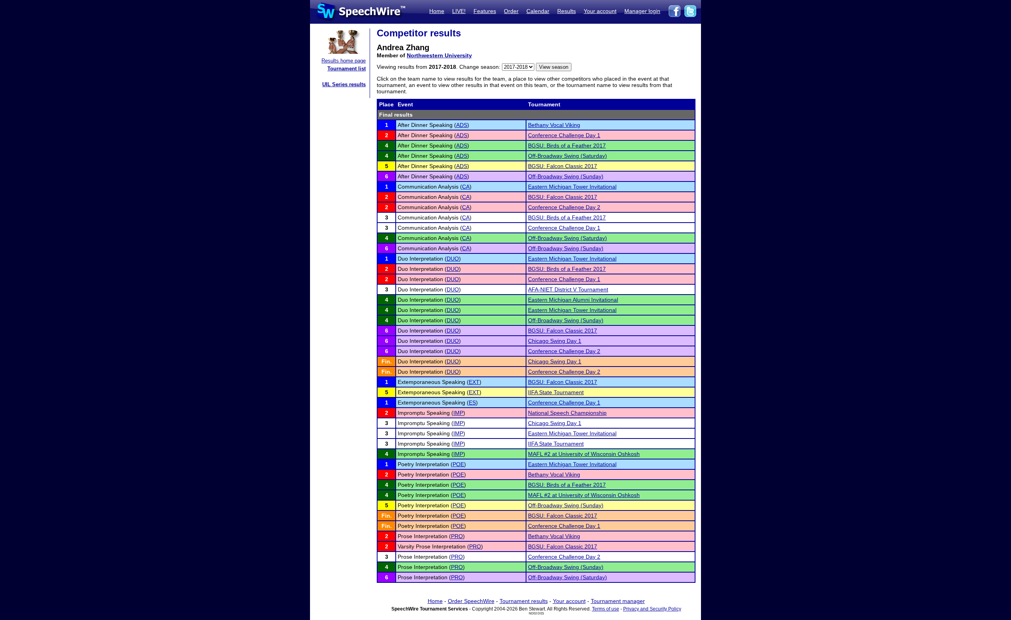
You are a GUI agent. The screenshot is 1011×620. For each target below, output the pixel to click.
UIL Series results (344, 84)
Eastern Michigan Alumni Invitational (573, 300)
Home (436, 11)
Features (485, 11)
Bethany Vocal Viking (554, 125)
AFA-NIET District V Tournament (568, 289)
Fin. (386, 361)
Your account (600, 11)
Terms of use (605, 609)
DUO (453, 258)
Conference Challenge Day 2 (564, 207)
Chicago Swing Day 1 (554, 341)
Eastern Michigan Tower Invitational (572, 186)
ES (472, 402)
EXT (474, 382)
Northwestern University (439, 55)
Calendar (537, 11)
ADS (461, 125)
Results (566, 11)
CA (466, 186)
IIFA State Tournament (556, 392)
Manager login (642, 11)
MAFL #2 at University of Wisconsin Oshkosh (584, 454)
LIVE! (459, 11)
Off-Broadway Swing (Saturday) (567, 156)
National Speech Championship (567, 413)
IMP (458, 413)
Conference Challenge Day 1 (564, 135)
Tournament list (346, 69)
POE (458, 464)
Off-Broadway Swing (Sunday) (565, 176)
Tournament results (524, 601)
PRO (457, 536)
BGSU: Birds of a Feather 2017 (567, 145)
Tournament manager (618, 601)
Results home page (343, 61)
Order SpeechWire (471, 601)
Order (511, 11)
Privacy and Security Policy (652, 609)
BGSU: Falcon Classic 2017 (562, 166)
